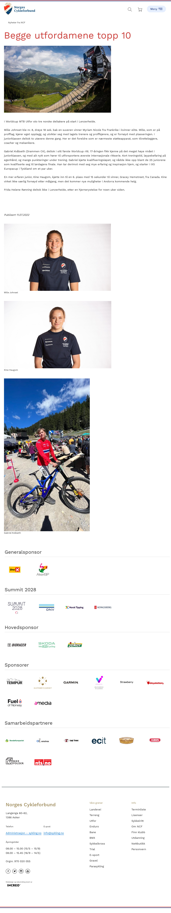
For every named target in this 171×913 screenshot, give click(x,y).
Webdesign (10, 882)
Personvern (138, 849)
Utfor (93, 820)
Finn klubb (138, 832)
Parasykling (97, 866)
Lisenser (137, 815)
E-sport (94, 855)
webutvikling (21, 882)
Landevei (95, 809)
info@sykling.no (54, 833)
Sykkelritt (137, 820)
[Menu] (156, 7)
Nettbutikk (138, 843)
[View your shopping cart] (140, 9)
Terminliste (138, 809)
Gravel (94, 860)
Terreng (94, 815)
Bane (93, 832)
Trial (92, 849)
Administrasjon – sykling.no (23, 833)
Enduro (94, 826)
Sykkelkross (97, 843)
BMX (92, 837)
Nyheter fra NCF (16, 22)
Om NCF (136, 826)
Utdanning (138, 837)
